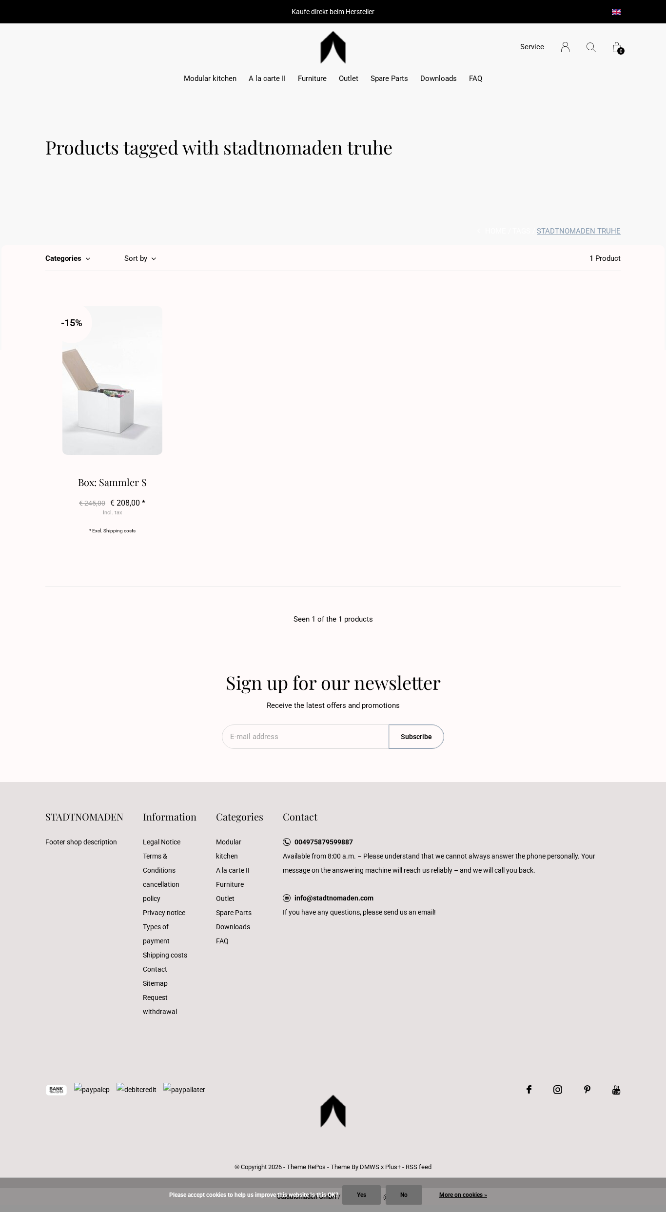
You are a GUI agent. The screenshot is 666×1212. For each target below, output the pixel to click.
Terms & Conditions (159, 863)
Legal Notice (161, 842)
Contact (155, 969)
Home (495, 231)
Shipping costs (119, 530)
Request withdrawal (160, 1005)
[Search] (591, 47)
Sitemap (155, 983)
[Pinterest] (587, 1089)
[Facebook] (529, 1089)
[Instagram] (557, 1089)
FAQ (475, 78)
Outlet (348, 78)
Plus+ (393, 1167)
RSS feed (418, 1167)
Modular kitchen (210, 78)
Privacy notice (164, 913)
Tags (521, 231)
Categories (63, 258)
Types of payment (156, 934)
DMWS (369, 1167)
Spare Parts (389, 78)
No (404, 1195)
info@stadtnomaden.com (333, 898)
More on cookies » (463, 1195)
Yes (361, 1195)
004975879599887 (323, 842)
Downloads (438, 78)
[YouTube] (616, 1089)
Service (532, 46)
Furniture (312, 78)
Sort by (135, 258)
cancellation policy (161, 891)
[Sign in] (565, 47)
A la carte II (267, 78)
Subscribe (416, 737)
